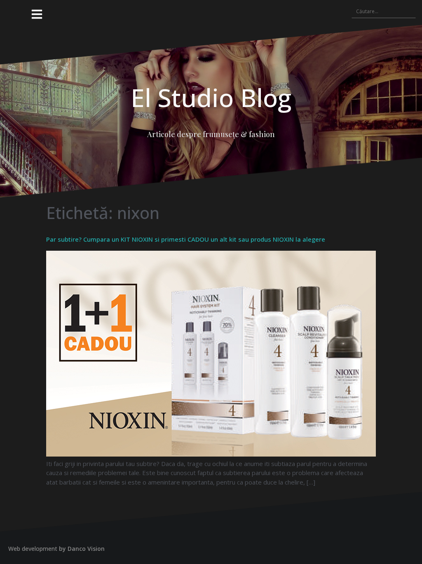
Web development (32, 548)
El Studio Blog (211, 97)
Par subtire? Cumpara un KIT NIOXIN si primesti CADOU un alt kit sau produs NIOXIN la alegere (185, 239)
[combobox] (384, 11)
